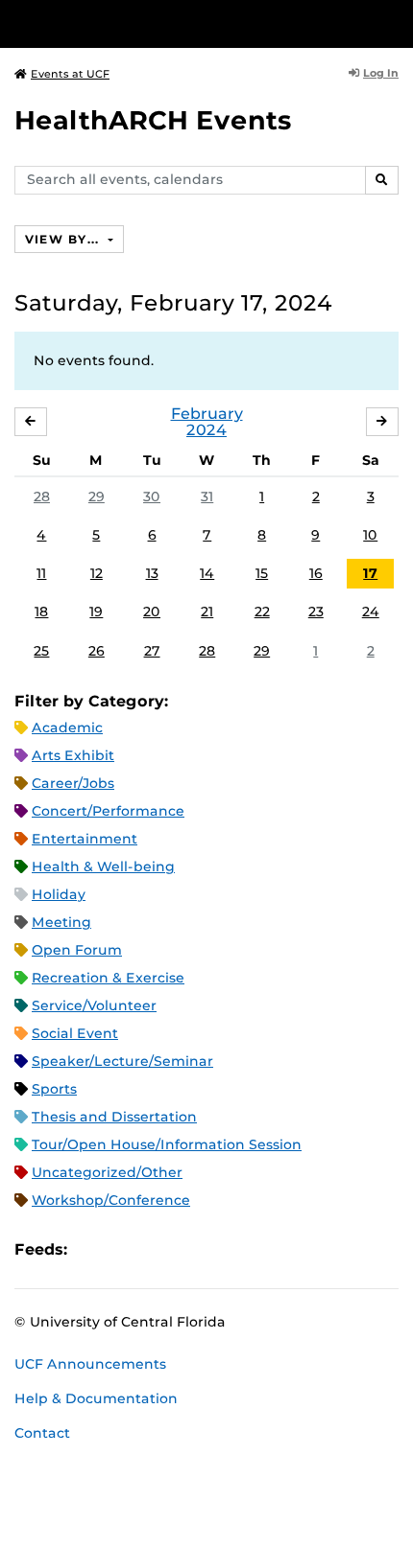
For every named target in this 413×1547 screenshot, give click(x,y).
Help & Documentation (96, 1398)
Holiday (58, 894)
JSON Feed (222, 1249)
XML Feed (190, 1249)
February (207, 413)
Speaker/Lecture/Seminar (122, 1061)
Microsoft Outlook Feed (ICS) (125, 1249)
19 (96, 611)
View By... (64, 239)
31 (207, 496)
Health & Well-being (103, 866)
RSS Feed (157, 1249)
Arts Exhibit (73, 755)
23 (316, 611)
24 (370, 611)
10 (370, 534)
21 (207, 611)
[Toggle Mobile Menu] (393, 22)
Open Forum (77, 949)
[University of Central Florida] (146, 23)
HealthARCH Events (153, 120)
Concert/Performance (108, 811)
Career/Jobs (73, 783)
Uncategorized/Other (107, 1172)
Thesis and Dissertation (114, 1116)
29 (96, 496)
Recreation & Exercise (108, 977)
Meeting (61, 922)
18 (41, 611)
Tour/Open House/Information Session (167, 1144)
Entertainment (84, 838)
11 (41, 573)
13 (152, 573)
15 (261, 573)
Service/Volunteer (94, 1005)
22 (262, 611)
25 (41, 650)
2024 (206, 430)
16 (316, 573)
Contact (42, 1433)
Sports (54, 1088)
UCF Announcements (90, 1364)
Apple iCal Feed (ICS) (92, 1249)
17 (370, 573)
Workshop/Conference (111, 1200)
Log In (381, 73)
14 (207, 573)
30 (151, 496)
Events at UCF (70, 74)
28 (42, 496)
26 (96, 650)
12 (96, 573)
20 (151, 611)
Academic (67, 727)
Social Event (75, 1033)
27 (152, 650)
